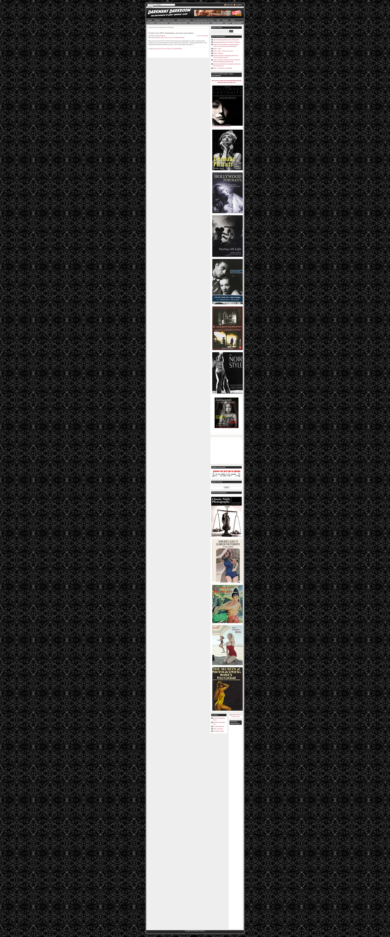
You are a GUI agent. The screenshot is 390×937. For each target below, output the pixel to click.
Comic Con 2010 (169, 37)
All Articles (150, 23)
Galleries (157, 20)
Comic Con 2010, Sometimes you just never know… (172, 32)
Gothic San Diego (218, 729)
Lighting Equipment (217, 23)
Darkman (162, 35)
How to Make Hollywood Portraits (221, 126)
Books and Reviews (162, 23)
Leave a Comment (203, 35)
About (233, 20)
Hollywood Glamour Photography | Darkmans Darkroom (170, 11)
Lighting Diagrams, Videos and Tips (199, 23)
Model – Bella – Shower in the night (223, 51)
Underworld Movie (179, 37)
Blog (218, 20)
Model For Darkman (183, 20)
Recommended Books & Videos (203, 20)
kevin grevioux (157, 48)
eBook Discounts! (168, 20)
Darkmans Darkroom (199, 931)
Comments (239, 4)
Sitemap (225, 20)
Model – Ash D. (217, 48)
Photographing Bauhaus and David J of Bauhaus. (227, 42)
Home (150, 20)
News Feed (229, 4)
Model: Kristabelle (218, 53)
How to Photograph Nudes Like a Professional (226, 40)
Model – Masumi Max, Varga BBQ (222, 68)
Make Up (227, 23)
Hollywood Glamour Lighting (178, 23)
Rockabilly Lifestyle (218, 731)
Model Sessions (236, 23)
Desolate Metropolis (218, 726)
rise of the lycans (166, 48)
